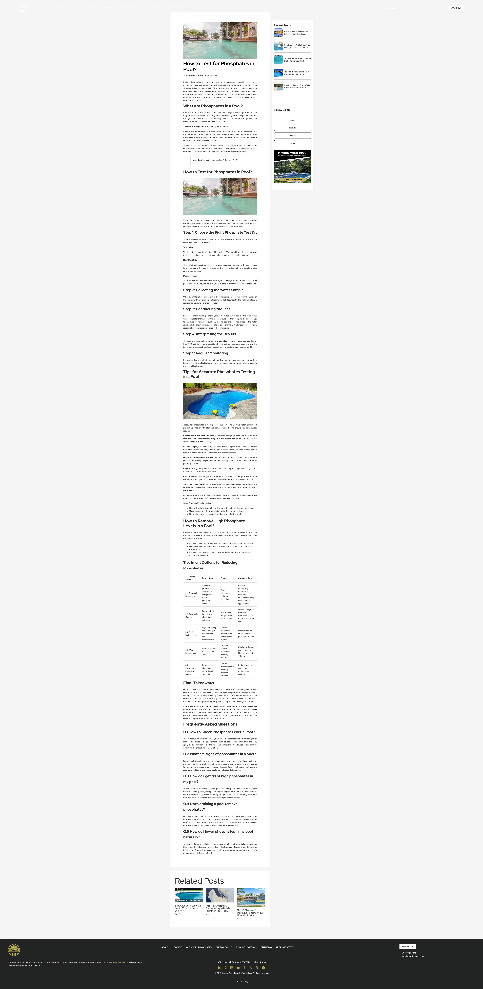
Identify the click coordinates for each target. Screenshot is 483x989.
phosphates (243, 115)
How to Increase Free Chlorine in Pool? (220, 160)
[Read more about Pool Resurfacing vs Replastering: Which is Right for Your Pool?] (220, 895)
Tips (185, 75)
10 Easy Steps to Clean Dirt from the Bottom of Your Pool (297, 59)
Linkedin (292, 128)
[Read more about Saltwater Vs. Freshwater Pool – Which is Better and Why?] (189, 895)
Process (110, 8)
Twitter (293, 143)
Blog (160, 8)
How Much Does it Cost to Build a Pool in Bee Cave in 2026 (297, 86)
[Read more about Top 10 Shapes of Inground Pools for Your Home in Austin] (251, 897)
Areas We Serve (142, 8)
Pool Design (92, 8)
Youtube (292, 135)
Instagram (292, 120)
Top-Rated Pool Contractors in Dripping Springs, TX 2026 (296, 73)
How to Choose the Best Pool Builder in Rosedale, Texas (296, 32)
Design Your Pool (177, 8)
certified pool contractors (117, 962)
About (61, 8)
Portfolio (125, 8)
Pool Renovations (246, 947)
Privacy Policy (242, 981)
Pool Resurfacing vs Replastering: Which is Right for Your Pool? (218, 908)
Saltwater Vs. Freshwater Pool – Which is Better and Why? (188, 908)
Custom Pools (224, 947)
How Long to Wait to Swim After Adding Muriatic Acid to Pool (297, 46)
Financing (266, 947)
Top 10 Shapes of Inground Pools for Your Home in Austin (250, 913)
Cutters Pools (227, 973)
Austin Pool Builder (243, 973)
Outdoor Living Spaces (199, 947)
